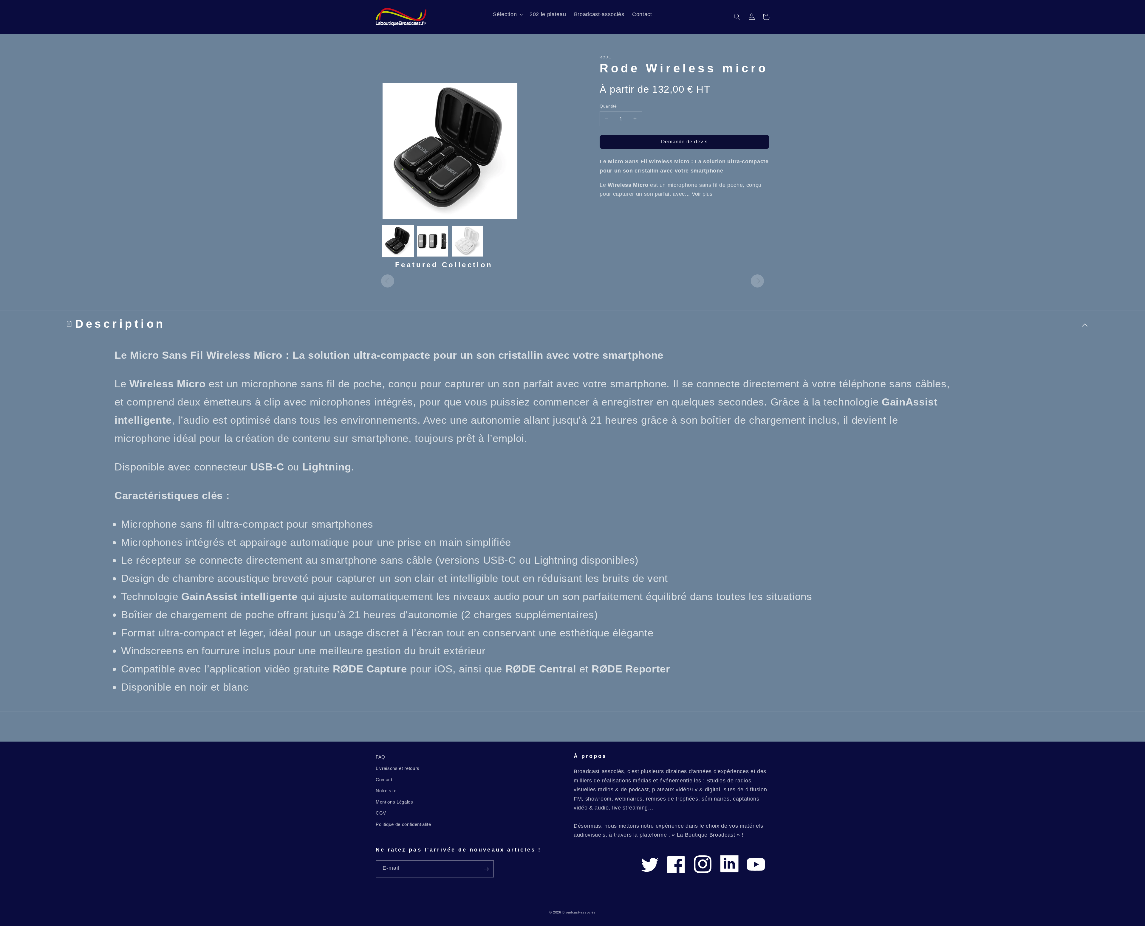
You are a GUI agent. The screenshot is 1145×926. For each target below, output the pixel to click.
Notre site (386, 790)
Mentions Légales (394, 801)
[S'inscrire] (486, 868)
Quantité (608, 106)
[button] (507, 14)
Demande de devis (684, 141)
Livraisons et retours (398, 768)
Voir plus (702, 194)
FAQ (380, 756)
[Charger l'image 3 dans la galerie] (467, 241)
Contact (384, 779)
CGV (381, 812)
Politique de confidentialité (403, 824)
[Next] (757, 281)
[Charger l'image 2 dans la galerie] (432, 241)
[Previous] (387, 281)
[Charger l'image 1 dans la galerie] (398, 241)
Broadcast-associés (579, 912)
